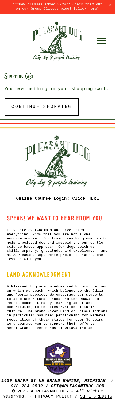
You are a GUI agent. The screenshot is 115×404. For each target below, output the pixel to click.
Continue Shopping (41, 107)
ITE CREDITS (97, 396)
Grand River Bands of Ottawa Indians (57, 328)
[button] (110, 5)
